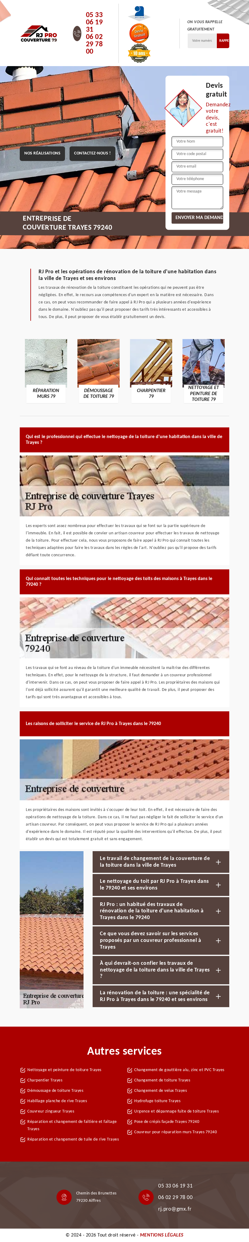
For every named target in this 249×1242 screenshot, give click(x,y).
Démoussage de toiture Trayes (55, 1090)
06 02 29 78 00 (94, 44)
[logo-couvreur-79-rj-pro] (39, 33)
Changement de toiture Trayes (162, 1080)
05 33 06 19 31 (94, 23)
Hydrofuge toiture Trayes (157, 1101)
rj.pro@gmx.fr (175, 1209)
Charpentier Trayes (44, 1080)
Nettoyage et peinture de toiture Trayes (64, 1070)
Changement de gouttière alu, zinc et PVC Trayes (179, 1070)
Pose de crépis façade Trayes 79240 (166, 1122)
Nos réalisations (42, 153)
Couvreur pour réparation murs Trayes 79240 (175, 1132)
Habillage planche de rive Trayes (57, 1101)
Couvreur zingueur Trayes (50, 1111)
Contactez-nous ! (92, 153)
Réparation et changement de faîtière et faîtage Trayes (72, 1125)
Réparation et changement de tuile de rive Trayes (73, 1139)
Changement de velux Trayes (160, 1090)
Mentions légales (161, 1235)
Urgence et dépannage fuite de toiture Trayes (176, 1111)
